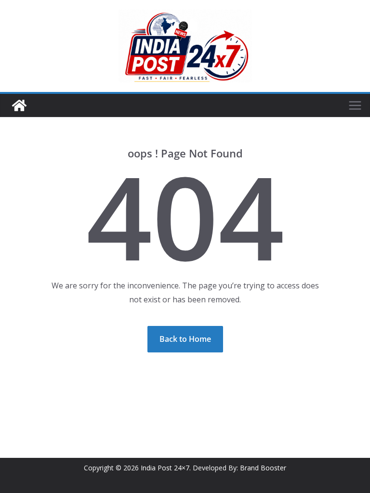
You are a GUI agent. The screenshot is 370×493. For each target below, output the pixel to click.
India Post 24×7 (165, 467)
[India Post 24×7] (19, 105)
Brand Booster (263, 467)
